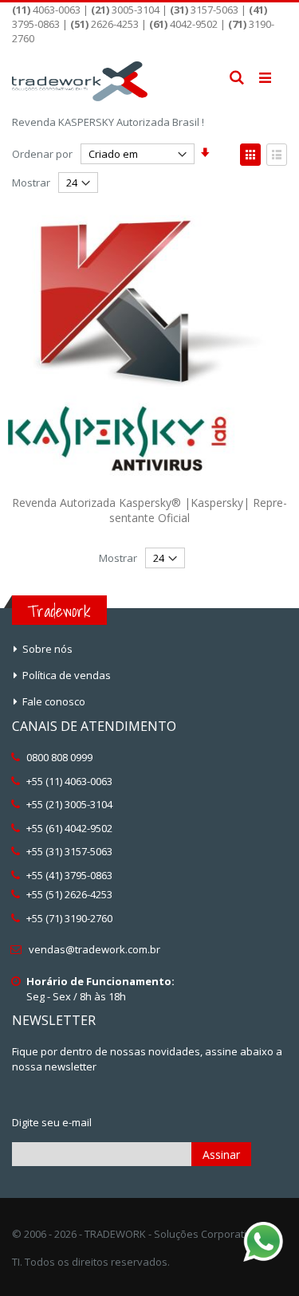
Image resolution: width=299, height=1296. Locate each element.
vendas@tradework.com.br (94, 949)
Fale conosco (53, 701)
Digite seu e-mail (52, 1122)
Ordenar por (42, 154)
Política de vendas (66, 675)
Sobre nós (47, 649)
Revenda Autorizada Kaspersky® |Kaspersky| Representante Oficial (149, 510)
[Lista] (276, 154)
